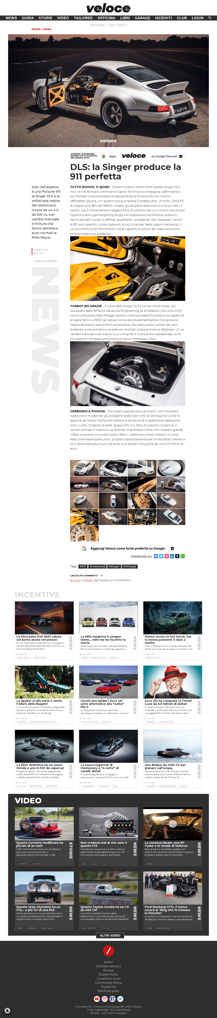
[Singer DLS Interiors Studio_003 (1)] (84, 517)
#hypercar (104, 786)
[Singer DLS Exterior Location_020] (113, 501)
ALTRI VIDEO (110, 935)
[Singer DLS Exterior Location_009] (84, 484)
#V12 (104, 864)
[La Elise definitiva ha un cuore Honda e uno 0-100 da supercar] (44, 746)
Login (198, 18)
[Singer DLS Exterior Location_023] (113, 517)
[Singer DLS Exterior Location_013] (171, 484)
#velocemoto (118, 25)
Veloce (108, 8)
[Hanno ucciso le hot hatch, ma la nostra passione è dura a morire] (172, 617)
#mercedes (40, 658)
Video (63, 18)
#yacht (183, 786)
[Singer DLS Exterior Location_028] (171, 517)
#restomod (97, 566)
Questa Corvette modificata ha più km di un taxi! (39, 844)
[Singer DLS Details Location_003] (142, 468)
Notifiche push (108, 991)
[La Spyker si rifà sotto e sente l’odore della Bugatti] (44, 682)
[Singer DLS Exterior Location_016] (84, 501)
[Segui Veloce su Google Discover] (127, 155)
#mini (84, 658)
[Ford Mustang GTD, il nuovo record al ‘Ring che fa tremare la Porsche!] (172, 888)
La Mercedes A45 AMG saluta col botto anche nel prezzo (38, 638)
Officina (106, 18)
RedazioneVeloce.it (40, 251)
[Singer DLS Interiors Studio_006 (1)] (84, 533)
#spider (106, 722)
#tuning (36, 864)
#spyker (22, 722)
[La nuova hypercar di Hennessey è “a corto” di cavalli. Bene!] (108, 746)
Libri (125, 18)
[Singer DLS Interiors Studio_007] (142, 484)
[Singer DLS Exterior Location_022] (171, 501)
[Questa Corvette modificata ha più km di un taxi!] (44, 823)
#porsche (151, 864)
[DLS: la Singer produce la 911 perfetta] (108, 90)
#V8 (115, 786)
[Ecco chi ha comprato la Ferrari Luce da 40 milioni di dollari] (172, 682)
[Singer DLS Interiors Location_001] (142, 501)
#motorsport (88, 928)
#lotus (21, 786)
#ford (149, 928)
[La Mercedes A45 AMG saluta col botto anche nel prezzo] (44, 617)
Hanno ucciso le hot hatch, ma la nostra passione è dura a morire (168, 640)
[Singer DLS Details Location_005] (171, 468)
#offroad (32, 928)
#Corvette (23, 864)
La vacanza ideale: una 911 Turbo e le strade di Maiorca (166, 844)
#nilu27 (95, 864)
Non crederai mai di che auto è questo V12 (103, 844)
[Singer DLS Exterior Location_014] (84, 468)
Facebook (112, 999)
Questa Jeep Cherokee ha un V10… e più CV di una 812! (38, 908)
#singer (114, 566)
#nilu (84, 864)
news (47, 29)
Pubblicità (108, 987)
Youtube (97, 999)
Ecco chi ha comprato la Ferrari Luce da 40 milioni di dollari (168, 702)
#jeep (20, 928)
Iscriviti (163, 18)
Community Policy (108, 983)
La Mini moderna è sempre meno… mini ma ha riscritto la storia (103, 640)
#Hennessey (88, 786)
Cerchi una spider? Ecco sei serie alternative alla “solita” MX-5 (102, 704)
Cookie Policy (108, 974)
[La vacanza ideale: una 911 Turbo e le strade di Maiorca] (172, 823)
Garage (142, 18)
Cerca (209, 17)
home (36, 29)
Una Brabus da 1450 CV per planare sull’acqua (165, 766)
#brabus (150, 786)
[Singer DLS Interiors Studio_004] (142, 517)
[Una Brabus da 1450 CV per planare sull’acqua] (172, 746)
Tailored (83, 18)
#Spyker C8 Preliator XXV (43, 722)
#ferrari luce (166, 722)
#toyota (105, 928)
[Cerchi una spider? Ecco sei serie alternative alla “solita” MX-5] (108, 682)
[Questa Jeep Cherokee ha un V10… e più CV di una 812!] (44, 888)
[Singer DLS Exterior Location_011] (113, 484)
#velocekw (97, 25)
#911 (83, 566)
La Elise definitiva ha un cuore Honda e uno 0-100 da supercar (40, 766)
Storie (45, 18)
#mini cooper (98, 658)
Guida (28, 18)
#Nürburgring (163, 928)
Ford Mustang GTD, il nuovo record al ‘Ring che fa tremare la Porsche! (167, 910)
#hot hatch (24, 658)
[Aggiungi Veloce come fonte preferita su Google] (127, 548)
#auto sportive (90, 722)
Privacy (108, 970)
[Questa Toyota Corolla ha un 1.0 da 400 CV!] (108, 888)
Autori (108, 962)
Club (182, 18)
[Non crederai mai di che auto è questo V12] (108, 823)
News (11, 18)
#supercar (51, 786)
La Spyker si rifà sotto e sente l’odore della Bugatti (39, 702)
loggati (88, 580)
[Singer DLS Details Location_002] (113, 468)
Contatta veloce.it (108, 966)
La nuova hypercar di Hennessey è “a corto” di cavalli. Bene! (100, 768)
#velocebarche (167, 786)
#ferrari (150, 722)
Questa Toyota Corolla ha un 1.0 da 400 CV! (104, 908)
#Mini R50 (113, 658)
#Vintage (129, 566)
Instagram (105, 999)
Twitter (120, 999)
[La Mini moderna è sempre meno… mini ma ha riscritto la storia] (108, 617)
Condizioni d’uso (108, 978)
